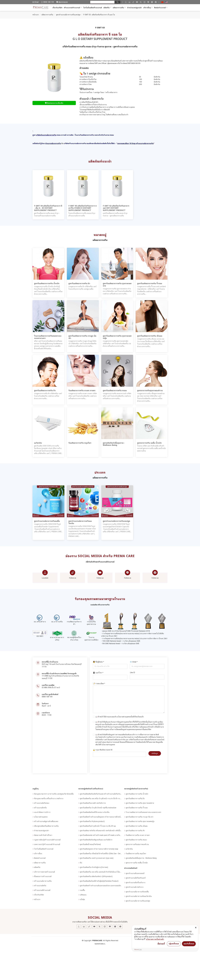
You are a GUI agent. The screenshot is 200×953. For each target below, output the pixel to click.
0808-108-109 (47, 697)
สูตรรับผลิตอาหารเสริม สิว (135, 831)
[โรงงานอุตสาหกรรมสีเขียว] (91, 633)
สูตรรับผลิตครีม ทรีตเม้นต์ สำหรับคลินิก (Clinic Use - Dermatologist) (101, 854)
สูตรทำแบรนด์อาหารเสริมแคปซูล (68, 15)
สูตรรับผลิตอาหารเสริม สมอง (136, 840)
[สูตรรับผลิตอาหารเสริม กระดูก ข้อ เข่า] (83, 316)
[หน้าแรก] (41, 7)
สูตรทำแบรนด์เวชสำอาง (134, 887)
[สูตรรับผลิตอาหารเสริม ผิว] (83, 264)
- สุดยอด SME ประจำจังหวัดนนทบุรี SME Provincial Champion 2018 (125, 631)
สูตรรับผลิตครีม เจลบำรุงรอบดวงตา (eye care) (96, 858)
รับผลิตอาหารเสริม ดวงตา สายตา (138, 835)
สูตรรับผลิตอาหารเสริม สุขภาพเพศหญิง (140, 821)
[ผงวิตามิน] (48, 423)
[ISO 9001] (39, 632)
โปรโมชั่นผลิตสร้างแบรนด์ (92, 7)
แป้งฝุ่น (82, 899)
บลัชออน (83, 895)
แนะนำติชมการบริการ (42, 812)
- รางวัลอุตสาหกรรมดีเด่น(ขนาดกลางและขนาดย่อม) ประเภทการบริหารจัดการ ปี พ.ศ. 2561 (134, 639)
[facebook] (156, 2)
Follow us (72, 578)
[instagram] (144, 2)
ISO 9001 (39, 636)
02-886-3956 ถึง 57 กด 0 (51, 687)
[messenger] (152, 2)
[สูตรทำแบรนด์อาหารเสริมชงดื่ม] (48, 501)
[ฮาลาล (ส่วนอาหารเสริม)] (57, 633)
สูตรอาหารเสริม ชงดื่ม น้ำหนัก (137, 863)
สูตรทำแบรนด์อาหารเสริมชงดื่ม (137, 892)
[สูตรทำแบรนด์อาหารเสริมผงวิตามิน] (83, 501)
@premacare (112, 63)
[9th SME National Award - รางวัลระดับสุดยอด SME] (162, 621)
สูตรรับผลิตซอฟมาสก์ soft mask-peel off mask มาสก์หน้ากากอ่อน (101, 835)
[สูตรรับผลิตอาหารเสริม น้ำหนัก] (48, 264)
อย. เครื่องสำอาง (40, 622)
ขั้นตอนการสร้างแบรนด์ (42, 876)
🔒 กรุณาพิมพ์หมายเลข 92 (102, 750)
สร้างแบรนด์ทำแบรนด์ (72, 7)
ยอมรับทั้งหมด (189, 944)
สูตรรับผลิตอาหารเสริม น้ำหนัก (137, 794)
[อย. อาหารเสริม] (57, 617)
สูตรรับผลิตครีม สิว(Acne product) (92, 821)
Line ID (132, 672)
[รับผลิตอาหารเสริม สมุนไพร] (83, 423)
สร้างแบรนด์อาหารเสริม (43, 881)
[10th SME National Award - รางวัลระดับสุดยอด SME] (148, 621)
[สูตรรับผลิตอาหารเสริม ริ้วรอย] (152, 264)
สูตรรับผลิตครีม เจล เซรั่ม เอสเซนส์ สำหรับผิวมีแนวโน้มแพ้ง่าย (101, 872)
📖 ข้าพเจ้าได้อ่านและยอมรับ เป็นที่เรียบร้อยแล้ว (119, 717)
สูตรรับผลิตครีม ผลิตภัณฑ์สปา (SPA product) (96, 876)
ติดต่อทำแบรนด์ (160, 7)
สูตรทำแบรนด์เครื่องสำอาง (135, 882)
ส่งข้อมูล (155, 753)
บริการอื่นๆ (147, 7)
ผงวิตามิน (129, 849)
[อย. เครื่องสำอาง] (39, 617)
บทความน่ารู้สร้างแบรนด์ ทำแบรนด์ (47, 844)
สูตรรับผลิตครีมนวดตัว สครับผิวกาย (93, 803)
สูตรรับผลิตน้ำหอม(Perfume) (90, 844)
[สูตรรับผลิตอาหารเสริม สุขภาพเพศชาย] (117, 264)
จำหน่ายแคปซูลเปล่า (134, 7)
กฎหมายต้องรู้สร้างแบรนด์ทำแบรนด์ (47, 840)
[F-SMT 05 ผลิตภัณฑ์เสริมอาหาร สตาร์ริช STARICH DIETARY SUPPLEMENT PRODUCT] (83, 186)
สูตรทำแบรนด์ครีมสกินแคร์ (136, 878)
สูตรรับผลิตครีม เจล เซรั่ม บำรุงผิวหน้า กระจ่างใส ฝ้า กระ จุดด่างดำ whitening (101, 798)
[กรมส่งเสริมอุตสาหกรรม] (91, 617)
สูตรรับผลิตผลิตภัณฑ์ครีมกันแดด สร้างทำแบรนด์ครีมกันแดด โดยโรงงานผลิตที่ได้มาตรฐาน (101, 794)
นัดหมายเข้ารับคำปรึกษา (43, 835)
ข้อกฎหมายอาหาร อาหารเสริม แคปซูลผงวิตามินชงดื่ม (54, 794)
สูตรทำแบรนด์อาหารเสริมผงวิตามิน (139, 896)
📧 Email (134, 661)
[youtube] (137, 2)
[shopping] (129, 2)
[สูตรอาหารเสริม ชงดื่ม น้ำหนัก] (152, 423)
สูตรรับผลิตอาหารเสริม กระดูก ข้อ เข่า (139, 817)
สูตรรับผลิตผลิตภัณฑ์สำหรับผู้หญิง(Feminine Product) (99, 881)
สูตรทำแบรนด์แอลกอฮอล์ (135, 873)
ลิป (81, 863)
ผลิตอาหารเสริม (118, 7)
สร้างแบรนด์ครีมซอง (41, 803)
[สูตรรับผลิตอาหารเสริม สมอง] (117, 371)
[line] (148, 2)
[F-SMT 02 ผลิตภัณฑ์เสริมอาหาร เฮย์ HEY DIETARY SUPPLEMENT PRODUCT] (117, 186)
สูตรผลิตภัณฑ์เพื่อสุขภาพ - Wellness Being (141, 858)
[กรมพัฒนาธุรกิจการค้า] (74, 617)
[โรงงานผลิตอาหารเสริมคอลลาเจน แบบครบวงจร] (48, 316)
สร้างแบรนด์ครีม (40, 886)
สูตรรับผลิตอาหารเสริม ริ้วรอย (137, 808)
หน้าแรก (35, 15)
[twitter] (141, 2)
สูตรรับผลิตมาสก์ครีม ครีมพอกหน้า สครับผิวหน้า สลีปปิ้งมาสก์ (101, 831)
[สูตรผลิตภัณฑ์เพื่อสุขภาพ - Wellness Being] (117, 423)
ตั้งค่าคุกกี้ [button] (161, 944)
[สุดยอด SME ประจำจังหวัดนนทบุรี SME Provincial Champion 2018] (106, 621)
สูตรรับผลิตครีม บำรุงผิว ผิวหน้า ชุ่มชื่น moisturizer (98, 808)
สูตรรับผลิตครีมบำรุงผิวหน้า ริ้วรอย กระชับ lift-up (98, 826)
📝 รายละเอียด (99, 683)
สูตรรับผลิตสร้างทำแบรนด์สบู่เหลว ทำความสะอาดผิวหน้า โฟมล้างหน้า (101, 817)
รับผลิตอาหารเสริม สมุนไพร (136, 854)
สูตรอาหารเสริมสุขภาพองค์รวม (137, 844)
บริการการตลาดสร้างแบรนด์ (44, 872)
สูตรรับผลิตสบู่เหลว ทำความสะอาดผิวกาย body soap (99, 849)
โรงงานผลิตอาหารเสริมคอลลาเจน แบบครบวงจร (143, 812)
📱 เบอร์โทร (98, 672)
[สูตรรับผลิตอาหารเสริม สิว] (48, 371)
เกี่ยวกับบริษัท (57, 7)
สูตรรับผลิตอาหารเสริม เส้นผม (137, 826)
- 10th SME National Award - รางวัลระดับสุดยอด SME (120, 641)
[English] (166, 2)
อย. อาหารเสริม (57, 622)
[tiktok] (133, 2)
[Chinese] (162, 2)
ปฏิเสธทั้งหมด (174, 944)
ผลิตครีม (106, 7)
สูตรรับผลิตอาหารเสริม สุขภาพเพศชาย (140, 803)
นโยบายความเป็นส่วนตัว (155, 939)
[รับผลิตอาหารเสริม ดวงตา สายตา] (83, 371)
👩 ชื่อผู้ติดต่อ (98, 661)
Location (45, 578)
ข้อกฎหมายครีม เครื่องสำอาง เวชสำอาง (48, 798)
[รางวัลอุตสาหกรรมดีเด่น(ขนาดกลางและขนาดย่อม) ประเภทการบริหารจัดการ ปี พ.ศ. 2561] (134, 621)
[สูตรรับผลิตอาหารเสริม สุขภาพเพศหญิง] (117, 316)
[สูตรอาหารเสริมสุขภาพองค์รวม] (152, 371)
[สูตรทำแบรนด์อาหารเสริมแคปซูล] (117, 501)
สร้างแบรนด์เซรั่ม (40, 808)
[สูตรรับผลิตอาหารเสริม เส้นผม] (152, 316)
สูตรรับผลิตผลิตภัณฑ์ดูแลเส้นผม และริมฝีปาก (96, 840)
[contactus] (126, 2)
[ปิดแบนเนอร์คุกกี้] (196, 927)
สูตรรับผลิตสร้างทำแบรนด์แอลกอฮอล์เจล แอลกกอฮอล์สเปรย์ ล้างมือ (101, 886)
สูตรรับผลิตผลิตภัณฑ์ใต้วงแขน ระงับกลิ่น (94, 812)
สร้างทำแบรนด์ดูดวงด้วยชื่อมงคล (46, 821)
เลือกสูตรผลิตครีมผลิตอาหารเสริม (46, 826)
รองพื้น (82, 890)
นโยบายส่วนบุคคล (124, 717)
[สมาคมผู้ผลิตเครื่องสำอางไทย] (74, 633)
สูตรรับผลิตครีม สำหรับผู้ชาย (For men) (94, 867)
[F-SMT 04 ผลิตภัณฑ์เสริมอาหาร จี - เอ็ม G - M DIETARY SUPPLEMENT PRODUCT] (48, 186)
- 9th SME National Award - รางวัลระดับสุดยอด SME (120, 644)
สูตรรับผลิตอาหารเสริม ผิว (135, 798)
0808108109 (135, 63)
